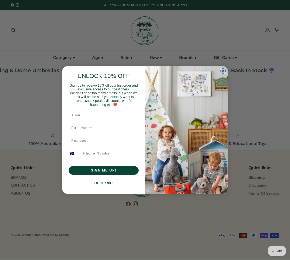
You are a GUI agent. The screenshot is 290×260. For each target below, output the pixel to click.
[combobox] (74, 153)
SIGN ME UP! (104, 170)
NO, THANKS (104, 183)
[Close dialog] (223, 70)
